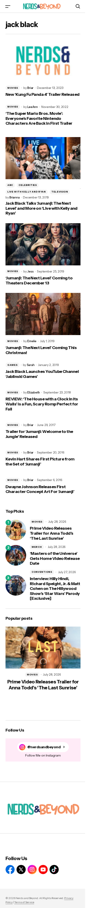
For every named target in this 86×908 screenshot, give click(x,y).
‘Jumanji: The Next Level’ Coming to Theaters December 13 (39, 281)
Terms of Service (24, 902)
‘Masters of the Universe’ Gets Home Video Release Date (55, 558)
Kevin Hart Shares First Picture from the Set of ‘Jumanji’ (40, 462)
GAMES (12, 364)
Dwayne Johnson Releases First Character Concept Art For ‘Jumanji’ (40, 489)
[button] (7, 6)
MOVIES (12, 87)
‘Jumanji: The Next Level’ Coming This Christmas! (41, 350)
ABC (10, 185)
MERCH (37, 546)
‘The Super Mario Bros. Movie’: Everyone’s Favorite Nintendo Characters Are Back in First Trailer (39, 118)
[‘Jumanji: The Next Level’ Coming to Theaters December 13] (43, 244)
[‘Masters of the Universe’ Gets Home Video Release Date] (16, 555)
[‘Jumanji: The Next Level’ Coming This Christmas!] (43, 314)
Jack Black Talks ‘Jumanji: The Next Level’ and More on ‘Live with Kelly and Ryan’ (42, 208)
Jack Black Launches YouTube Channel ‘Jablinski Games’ (42, 374)
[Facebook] (10, 869)
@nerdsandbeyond (44, 747)
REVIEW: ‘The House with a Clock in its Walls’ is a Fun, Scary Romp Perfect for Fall (42, 404)
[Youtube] (43, 869)
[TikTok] (54, 869)
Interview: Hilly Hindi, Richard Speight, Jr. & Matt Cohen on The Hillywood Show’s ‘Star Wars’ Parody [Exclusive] (55, 588)
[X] (21, 869)
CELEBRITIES (28, 185)
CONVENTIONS (42, 571)
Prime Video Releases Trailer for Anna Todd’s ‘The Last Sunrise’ (51, 533)
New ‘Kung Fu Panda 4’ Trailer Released (42, 94)
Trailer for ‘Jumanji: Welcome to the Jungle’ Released (39, 434)
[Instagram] (32, 869)
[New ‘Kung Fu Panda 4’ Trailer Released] (43, 61)
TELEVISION (59, 191)
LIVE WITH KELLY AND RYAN (26, 191)
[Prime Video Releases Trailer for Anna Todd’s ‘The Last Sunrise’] (16, 530)
